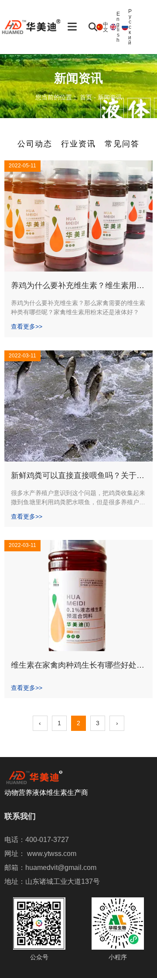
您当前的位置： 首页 (64, 97)
